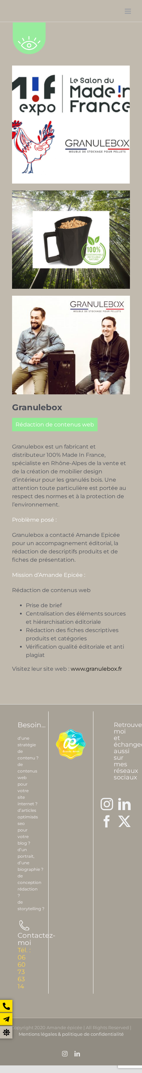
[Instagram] (107, 804)
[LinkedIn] (124, 804)
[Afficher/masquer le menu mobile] (128, 11)
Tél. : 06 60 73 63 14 (24, 968)
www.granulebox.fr (96, 669)
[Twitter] (124, 821)
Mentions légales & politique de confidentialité (71, 1034)
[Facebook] (107, 821)
